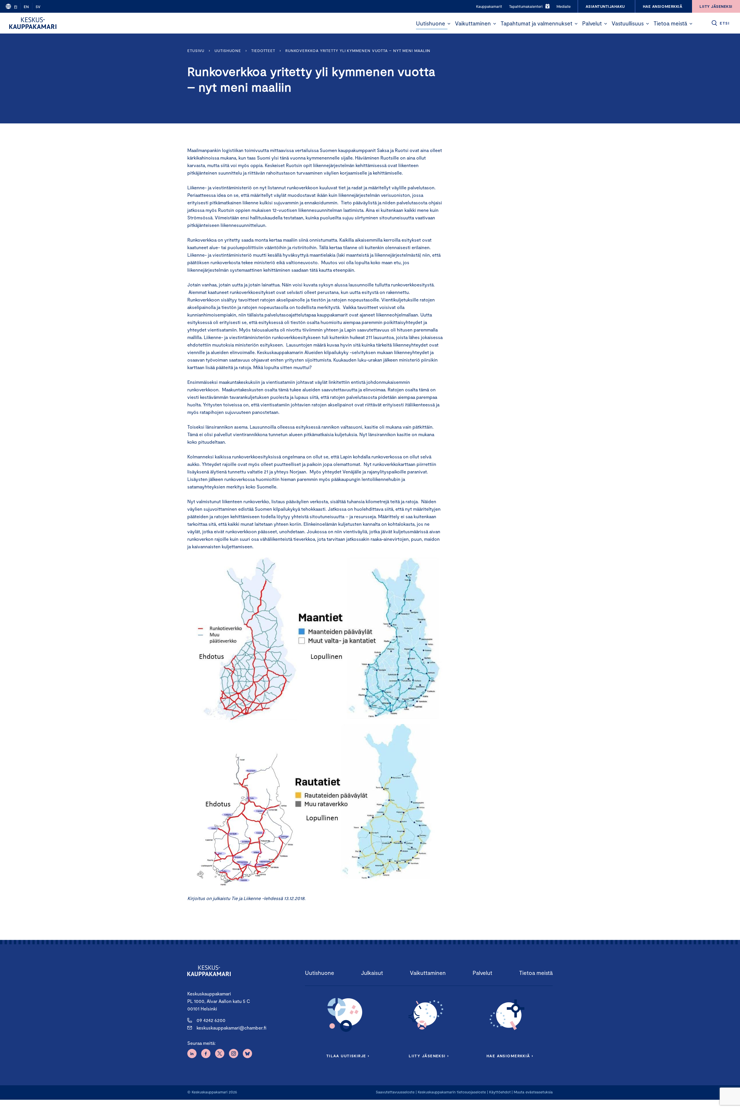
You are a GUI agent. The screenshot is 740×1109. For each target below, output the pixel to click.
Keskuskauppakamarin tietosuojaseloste (451, 1092)
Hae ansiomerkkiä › (509, 1056)
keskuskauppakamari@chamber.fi (231, 1027)
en (26, 6)
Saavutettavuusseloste (395, 1092)
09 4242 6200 (211, 1020)
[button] (449, 23)
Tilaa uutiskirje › (347, 1056)
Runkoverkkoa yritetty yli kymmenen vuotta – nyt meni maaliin (358, 50)
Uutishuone (430, 23)
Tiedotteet (263, 50)
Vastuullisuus (628, 23)
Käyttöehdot (500, 1092)
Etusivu (195, 50)
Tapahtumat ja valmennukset (536, 23)
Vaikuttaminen (473, 23)
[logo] (32, 23)
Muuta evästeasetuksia (533, 1092)
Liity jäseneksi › (429, 1056)
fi (15, 6)
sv (38, 6)
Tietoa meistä (670, 23)
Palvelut (592, 23)
